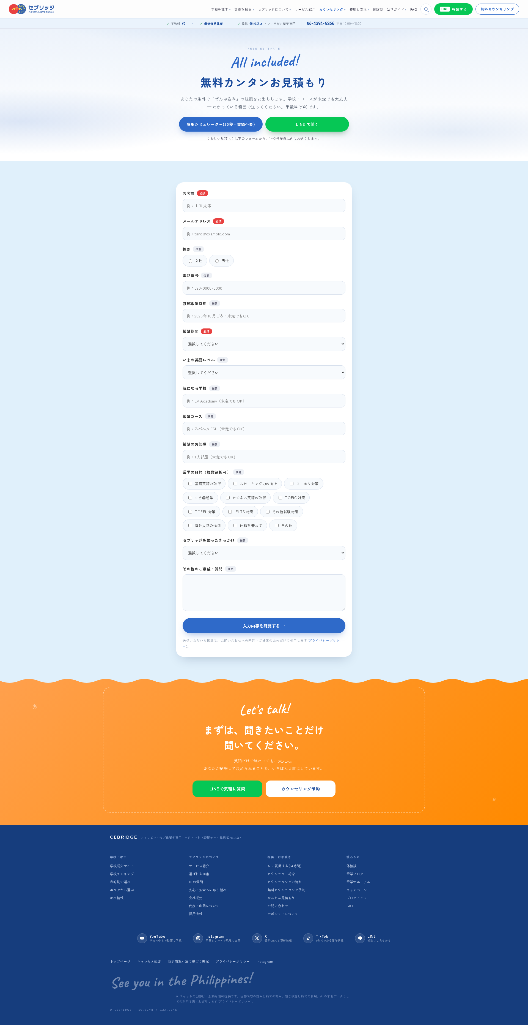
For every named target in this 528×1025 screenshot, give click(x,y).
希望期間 (196, 331)
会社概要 (196, 897)
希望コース (198, 416)
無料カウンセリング (497, 9)
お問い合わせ (278, 905)
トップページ (120, 961)
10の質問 (196, 881)
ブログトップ (356, 897)
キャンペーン (356, 889)
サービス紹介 (199, 865)
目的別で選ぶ (120, 881)
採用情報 (196, 913)
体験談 (351, 865)
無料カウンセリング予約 (286, 889)
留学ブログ (355, 873)
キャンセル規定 (149, 961)
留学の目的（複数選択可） (212, 472)
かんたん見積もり (281, 897)
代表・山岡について (204, 905)
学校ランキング (122, 873)
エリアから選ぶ (122, 889)
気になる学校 (200, 388)
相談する (454, 9)
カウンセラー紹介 (281, 873)
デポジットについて (283, 913)
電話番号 (196, 275)
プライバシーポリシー (233, 961)
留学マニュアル (358, 881)
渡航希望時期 (200, 303)
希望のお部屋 (200, 444)
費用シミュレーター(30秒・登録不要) (221, 124)
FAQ (349, 905)
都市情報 (117, 897)
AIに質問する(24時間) (284, 865)
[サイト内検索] (425, 9)
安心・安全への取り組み (208, 889)
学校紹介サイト (122, 865)
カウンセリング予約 (300, 788)
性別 (192, 249)
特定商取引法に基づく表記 (188, 961)
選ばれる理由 (199, 873)
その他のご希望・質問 (208, 569)
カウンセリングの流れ (285, 881)
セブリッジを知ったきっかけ (214, 540)
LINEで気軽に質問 (228, 788)
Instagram (265, 961)
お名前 (194, 193)
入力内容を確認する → (264, 625)
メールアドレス (202, 221)
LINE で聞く (307, 124)
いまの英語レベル (204, 360)
